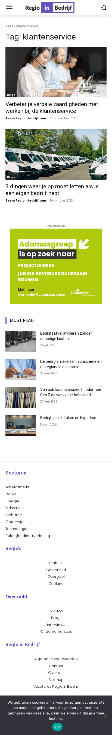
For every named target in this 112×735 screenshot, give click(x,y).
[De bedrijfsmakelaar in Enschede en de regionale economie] (20, 369)
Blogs (11, 95)
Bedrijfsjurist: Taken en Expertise (68, 418)
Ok (57, 727)
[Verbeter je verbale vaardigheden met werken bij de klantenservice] (56, 72)
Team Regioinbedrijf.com (25, 118)
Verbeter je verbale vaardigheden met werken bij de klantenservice (51, 107)
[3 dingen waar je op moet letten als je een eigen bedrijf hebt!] (56, 154)
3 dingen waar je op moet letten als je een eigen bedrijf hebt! (52, 189)
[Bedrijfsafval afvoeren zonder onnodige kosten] (20, 341)
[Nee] (105, 715)
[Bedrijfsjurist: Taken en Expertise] (20, 425)
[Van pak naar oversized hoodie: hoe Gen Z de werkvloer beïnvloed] (20, 397)
